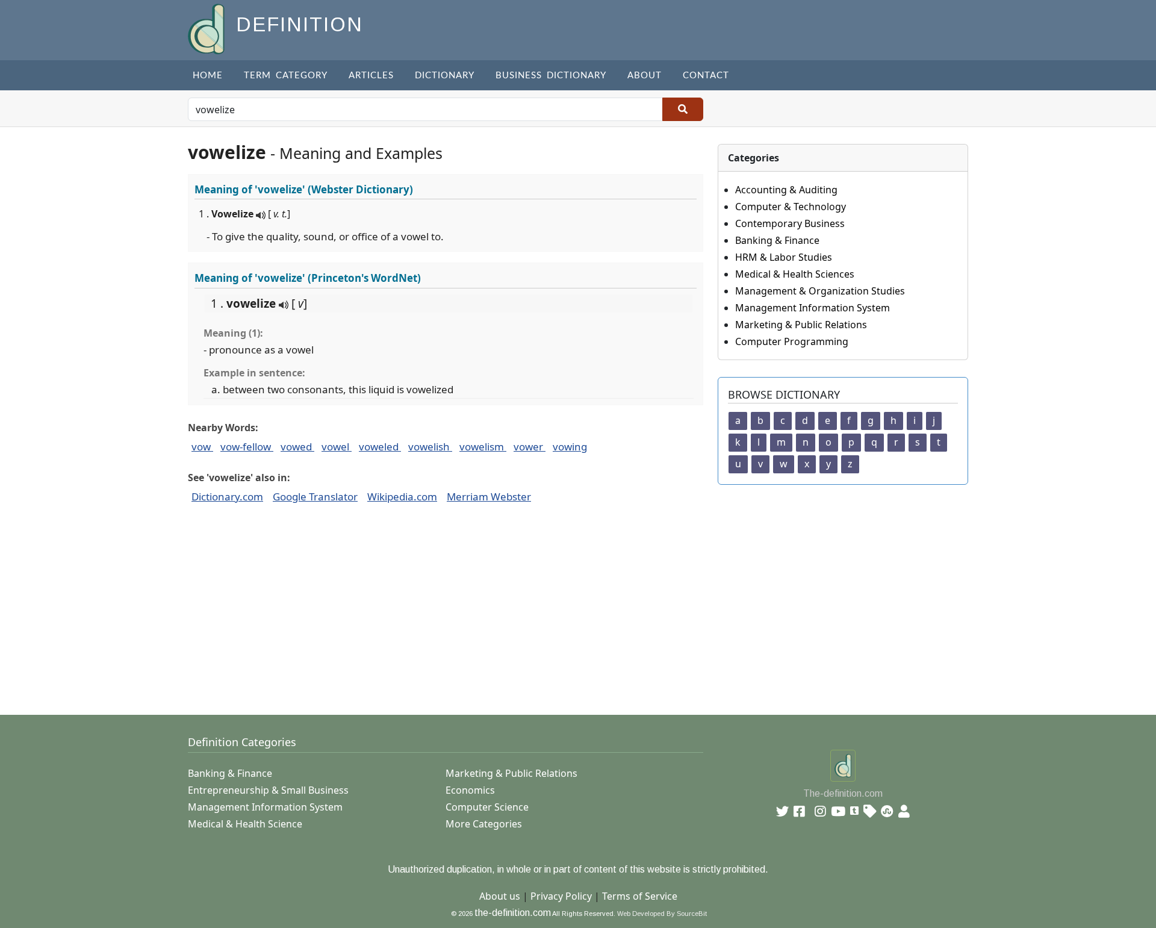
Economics (470, 790)
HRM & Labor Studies (783, 257)
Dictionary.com (227, 496)
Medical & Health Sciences (794, 274)
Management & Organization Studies (820, 290)
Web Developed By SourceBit (662, 913)
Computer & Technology (790, 206)
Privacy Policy (561, 896)
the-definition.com (512, 913)
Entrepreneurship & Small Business (268, 790)
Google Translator (315, 496)
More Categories (484, 823)
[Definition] (207, 28)
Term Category (286, 75)
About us (499, 896)
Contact (706, 75)
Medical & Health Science (245, 823)
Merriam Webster (489, 496)
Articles (371, 75)
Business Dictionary (551, 75)
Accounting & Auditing (786, 189)
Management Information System (812, 307)
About (644, 75)
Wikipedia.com (402, 496)
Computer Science (487, 807)
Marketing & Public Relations (801, 324)
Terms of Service (639, 896)
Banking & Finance (777, 240)
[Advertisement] (549, 616)
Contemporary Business (790, 223)
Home (208, 75)
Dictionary (444, 75)
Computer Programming (791, 341)
